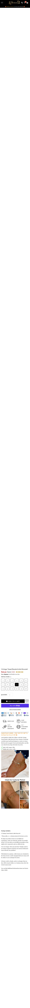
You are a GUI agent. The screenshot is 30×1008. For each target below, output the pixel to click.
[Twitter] (7, 942)
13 (3, 688)
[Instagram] (21, 942)
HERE (5, 870)
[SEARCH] (22, 2)
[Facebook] (3, 942)
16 (16, 688)
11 (21, 684)
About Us (4, 916)
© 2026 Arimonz (5, 1000)
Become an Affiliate (6, 922)
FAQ (3, 918)
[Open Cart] (27, 3)
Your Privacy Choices (7, 905)
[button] (20, 672)
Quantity (4, 694)
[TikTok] (3, 946)
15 (12, 688)
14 (7, 688)
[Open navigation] (2, 3)
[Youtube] (16, 942)
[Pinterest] (12, 942)
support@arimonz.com (13, 848)
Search (3, 901)
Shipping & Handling (7, 898)
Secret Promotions (6, 915)
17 (21, 688)
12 (25, 684)
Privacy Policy (5, 894)
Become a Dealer (6, 920)
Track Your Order (6, 891)
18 (25, 688)
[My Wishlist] (25, 3)
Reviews (4, 900)
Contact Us (4, 903)
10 (16, 684)
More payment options (15, 709)
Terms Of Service (6, 892)
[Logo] (14, 3)
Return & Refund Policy (8, 896)
